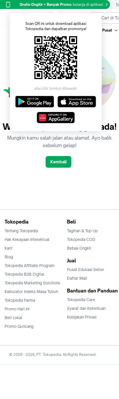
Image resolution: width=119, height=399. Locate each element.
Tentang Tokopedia (21, 230)
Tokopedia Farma (20, 300)
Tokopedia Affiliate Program (30, 265)
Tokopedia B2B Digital (24, 274)
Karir (9, 248)
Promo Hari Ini (17, 309)
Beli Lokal (13, 317)
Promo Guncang (19, 326)
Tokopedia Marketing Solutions (32, 283)
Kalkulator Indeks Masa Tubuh (31, 291)
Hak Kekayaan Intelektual (27, 239)
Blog (9, 257)
